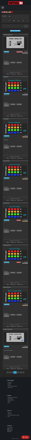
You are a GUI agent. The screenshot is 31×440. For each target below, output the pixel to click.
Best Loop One (7, 287)
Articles (9, 401)
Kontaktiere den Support (12, 397)
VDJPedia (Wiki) (11, 400)
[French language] (6, 12)
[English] (2, 12)
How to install (20, 158)
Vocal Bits (6, 119)
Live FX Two (6, 161)
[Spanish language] (4, 12)
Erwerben (9, 383)
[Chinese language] (12, 12)
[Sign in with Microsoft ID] (14, 21)
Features (9, 384)
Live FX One (6, 203)
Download (10, 382)
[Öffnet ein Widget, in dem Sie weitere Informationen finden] (25, 437)
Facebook (10, 427)
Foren (9, 402)
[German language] (8, 12)
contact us (10, 413)
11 (17, 372)
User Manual (10, 398)
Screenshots (10, 387)
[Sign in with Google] (23, 21)
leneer (27, 51)
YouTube (10, 428)
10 (14, 372)
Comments (14, 158)
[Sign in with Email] (9, 16)
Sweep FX (6, 76)
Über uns (9, 412)
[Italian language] (10, 12)
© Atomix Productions (15, 438)
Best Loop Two (7, 245)
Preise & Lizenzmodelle (12, 386)
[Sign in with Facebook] (9, 21)
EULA (9, 416)
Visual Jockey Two (8, 34)
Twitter (9, 431)
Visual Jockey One (8, 329)
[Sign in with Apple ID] (18, 21)
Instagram (10, 430)
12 (20, 372)
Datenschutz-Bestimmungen (13, 415)
